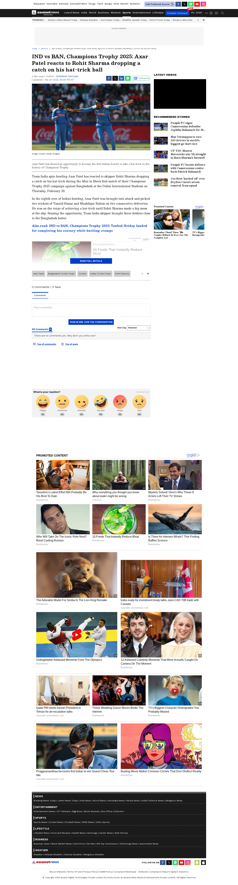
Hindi (116, 3)
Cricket (82, 273)
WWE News (88, 822)
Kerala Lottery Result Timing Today (191, 20)
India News (85, 800)
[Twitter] (184, 4)
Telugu (92, 3)
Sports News (40, 822)
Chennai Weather (73, 854)
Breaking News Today (45, 800)
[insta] (203, 4)
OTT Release (63, 811)
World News (99, 800)
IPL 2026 (196, 12)
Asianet (45, 862)
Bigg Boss (77, 811)
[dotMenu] (206, 13)
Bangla (108, 3)
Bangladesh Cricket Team (61, 273)
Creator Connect (177, 13)
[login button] (212, 13)
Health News (78, 833)
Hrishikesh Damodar (67, 76)
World (92, 12)
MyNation (135, 3)
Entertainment (142, 12)
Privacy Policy (90, 872)
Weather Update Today (134, 20)
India (84, 12)
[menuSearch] (222, 13)
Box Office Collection (112, 811)
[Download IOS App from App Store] (203, 862)
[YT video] (197, 4)
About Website (57, 872)
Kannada (63, 3)
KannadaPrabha (78, 3)
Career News (106, 833)
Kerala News (133, 800)
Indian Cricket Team (100, 273)
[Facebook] (178, 4)
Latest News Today (68, 800)
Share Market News (61, 844)
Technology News (129, 844)
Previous (198, 20)
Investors (184, 872)
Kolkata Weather (89, 20)
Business (103, 12)
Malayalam (39, 3)
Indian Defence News (152, 800)
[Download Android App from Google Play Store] (197, 862)
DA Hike (91, 844)
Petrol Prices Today (159, 20)
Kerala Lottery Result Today (62, 20)
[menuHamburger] (216, 13)
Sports (126, 12)
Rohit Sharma (122, 273)
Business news (41, 844)
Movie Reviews (91, 811)
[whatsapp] (191, 4)
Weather (38, 854)
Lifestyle (158, 12)
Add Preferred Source (157, 4)
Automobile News (149, 844)
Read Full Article (91, 261)
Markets (116, 12)
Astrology (92, 833)
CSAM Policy (105, 872)
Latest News (71, 12)
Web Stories (121, 833)
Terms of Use (74, 872)
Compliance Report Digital (163, 872)
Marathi (124, 3)
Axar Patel (38, 273)
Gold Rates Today (110, 20)
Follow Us (144, 78)
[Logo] (47, 13)
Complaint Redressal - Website (130, 872)
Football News (72, 822)
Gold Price (79, 844)
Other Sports (103, 822)
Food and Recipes (60, 833)
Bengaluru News (174, 800)
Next (203, 20)
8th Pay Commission (107, 844)
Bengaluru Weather (94, 854)
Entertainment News (44, 811)
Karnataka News (116, 800)
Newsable (52, 3)
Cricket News (56, 822)
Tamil (100, 3)
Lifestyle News (41, 833)
